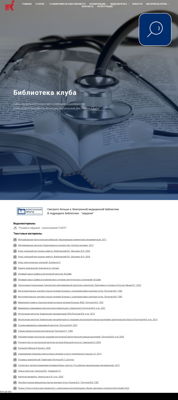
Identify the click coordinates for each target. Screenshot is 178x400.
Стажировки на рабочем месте (67, 4)
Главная (27, 4)
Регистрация (105, 6)
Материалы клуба (157, 4)
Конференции (98, 4)
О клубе (40, 4)
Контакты (87, 6)
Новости (137, 4)
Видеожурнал (119, 4)
